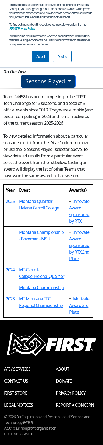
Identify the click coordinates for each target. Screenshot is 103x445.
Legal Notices (18, 405)
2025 (10, 201)
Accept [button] (40, 56)
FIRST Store (15, 393)
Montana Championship (41, 288)
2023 (10, 299)
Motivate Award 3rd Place (79, 305)
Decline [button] (62, 56)
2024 (10, 270)
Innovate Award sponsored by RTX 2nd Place (79, 245)
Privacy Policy (22, 28)
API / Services (17, 369)
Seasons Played (46, 81)
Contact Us (16, 381)
